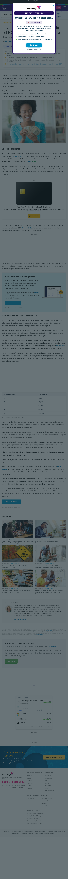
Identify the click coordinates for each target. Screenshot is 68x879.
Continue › (34, 45)
